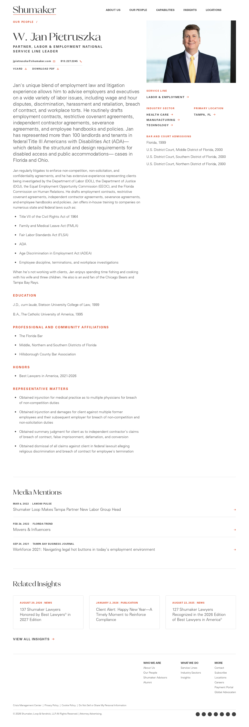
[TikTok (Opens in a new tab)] (234, 714)
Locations (213, 10)
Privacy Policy (52, 705)
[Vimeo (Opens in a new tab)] (228, 714)
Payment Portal (224, 687)
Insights (190, 10)
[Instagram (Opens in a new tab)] (216, 714)
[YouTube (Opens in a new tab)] (222, 714)
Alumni (147, 682)
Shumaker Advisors (155, 678)
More (219, 663)
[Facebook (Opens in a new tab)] (210, 714)
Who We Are (152, 663)
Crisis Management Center (27, 705)
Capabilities (165, 10)
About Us (113, 10)
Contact (219, 668)
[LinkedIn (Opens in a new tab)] (198, 714)
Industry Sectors (191, 673)
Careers (219, 682)
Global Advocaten (225, 692)
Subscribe (221, 673)
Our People (138, 10)
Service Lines (189, 668)
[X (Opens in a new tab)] (204, 714)
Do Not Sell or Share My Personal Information (102, 705)
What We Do (189, 663)
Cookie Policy (69, 705)
